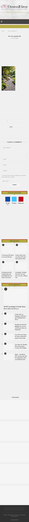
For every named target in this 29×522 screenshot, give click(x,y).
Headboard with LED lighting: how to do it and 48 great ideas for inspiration (21, 327)
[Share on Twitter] (11, 121)
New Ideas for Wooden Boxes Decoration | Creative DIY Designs (21, 346)
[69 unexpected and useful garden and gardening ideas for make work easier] (8, 266)
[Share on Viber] (19, 121)
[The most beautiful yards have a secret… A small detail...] (14, 464)
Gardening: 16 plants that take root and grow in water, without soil (21, 275)
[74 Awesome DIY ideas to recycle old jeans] (8, 249)
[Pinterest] (15, 15)
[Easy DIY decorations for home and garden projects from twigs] (8, 337)
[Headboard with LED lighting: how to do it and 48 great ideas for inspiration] (8, 327)
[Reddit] (20, 15)
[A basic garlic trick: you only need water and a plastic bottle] (21, 249)
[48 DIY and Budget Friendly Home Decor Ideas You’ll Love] (15, 297)
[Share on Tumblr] (14, 121)
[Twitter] (11, 15)
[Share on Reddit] (16, 121)
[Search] (27, 21)
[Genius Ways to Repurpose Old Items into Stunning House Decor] (8, 317)
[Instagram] (13, 15)
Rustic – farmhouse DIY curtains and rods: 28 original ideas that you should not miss (21, 357)
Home (3, 31)
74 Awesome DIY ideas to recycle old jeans (8, 256)
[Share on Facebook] (10, 121)
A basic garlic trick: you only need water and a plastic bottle (20, 257)
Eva (17, 38)
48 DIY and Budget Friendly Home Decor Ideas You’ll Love (15, 307)
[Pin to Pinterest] (13, 121)
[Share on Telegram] (17, 121)
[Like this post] (8, 121)
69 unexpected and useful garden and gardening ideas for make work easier (7, 275)
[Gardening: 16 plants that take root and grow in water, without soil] (21, 266)
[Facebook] (8, 15)
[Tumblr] (17, 15)
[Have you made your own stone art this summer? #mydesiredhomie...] (14, 400)
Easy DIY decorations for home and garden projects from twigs (21, 336)
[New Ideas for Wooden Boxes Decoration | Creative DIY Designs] (8, 347)
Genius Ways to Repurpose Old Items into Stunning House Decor (20, 317)
